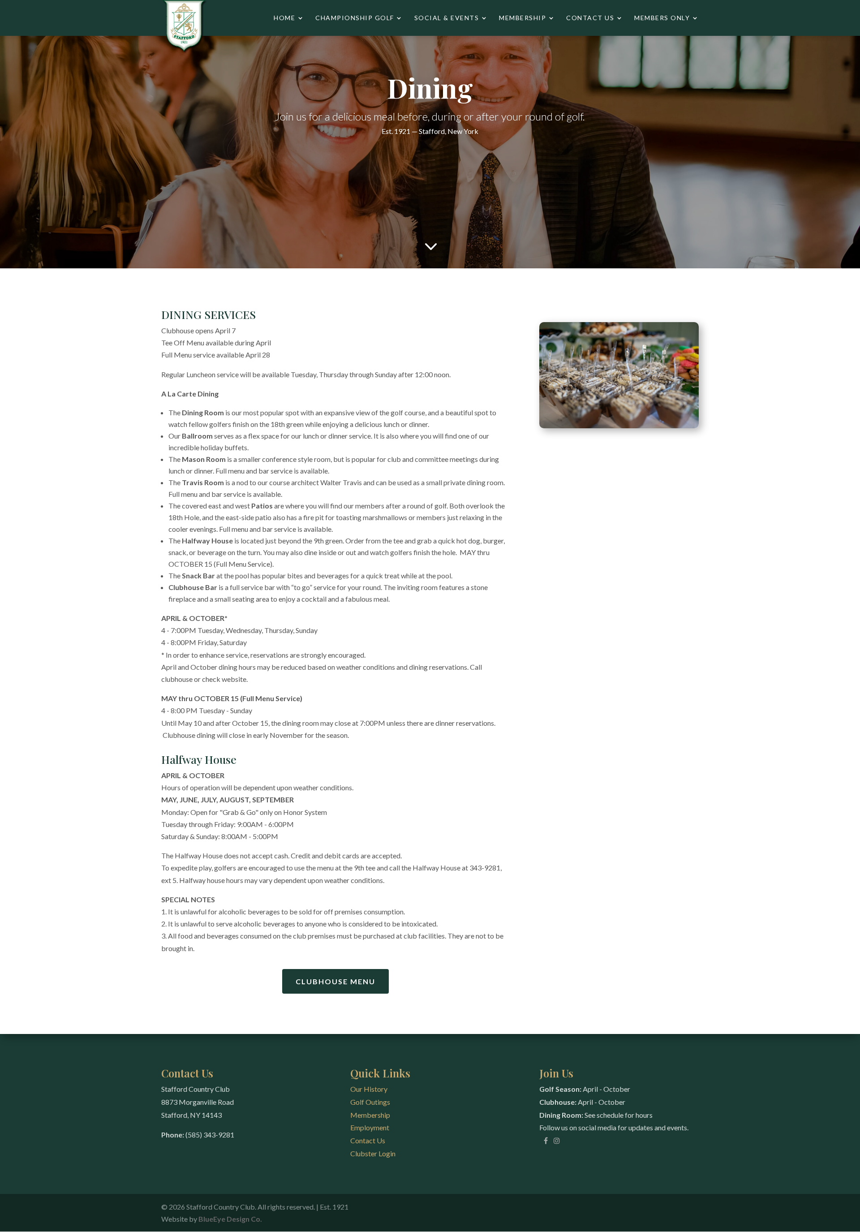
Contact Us (590, 18)
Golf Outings (370, 1102)
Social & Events (446, 18)
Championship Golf (354, 18)
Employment (369, 1127)
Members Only (662, 18)
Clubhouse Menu (335, 981)
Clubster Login (373, 1153)
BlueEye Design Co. (230, 1219)
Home (284, 18)
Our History (368, 1089)
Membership (522, 18)
